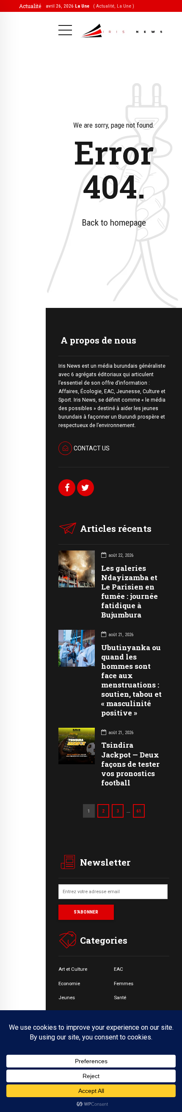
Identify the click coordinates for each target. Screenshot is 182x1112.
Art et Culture (72, 969)
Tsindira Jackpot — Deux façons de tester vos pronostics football (130, 763)
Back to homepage (114, 223)
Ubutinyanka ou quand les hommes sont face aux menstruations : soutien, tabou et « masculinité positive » (131, 680)
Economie (69, 983)
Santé (120, 997)
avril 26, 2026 (90, 6)
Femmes (123, 983)
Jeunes (66, 997)
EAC (118, 969)
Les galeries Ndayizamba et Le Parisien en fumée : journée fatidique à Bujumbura (129, 591)
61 (138, 811)
